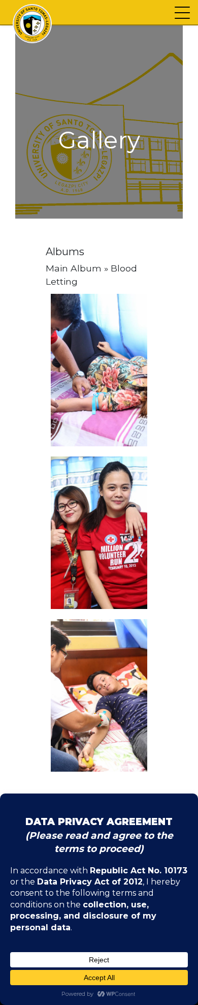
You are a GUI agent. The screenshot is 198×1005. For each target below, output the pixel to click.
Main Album (74, 268)
